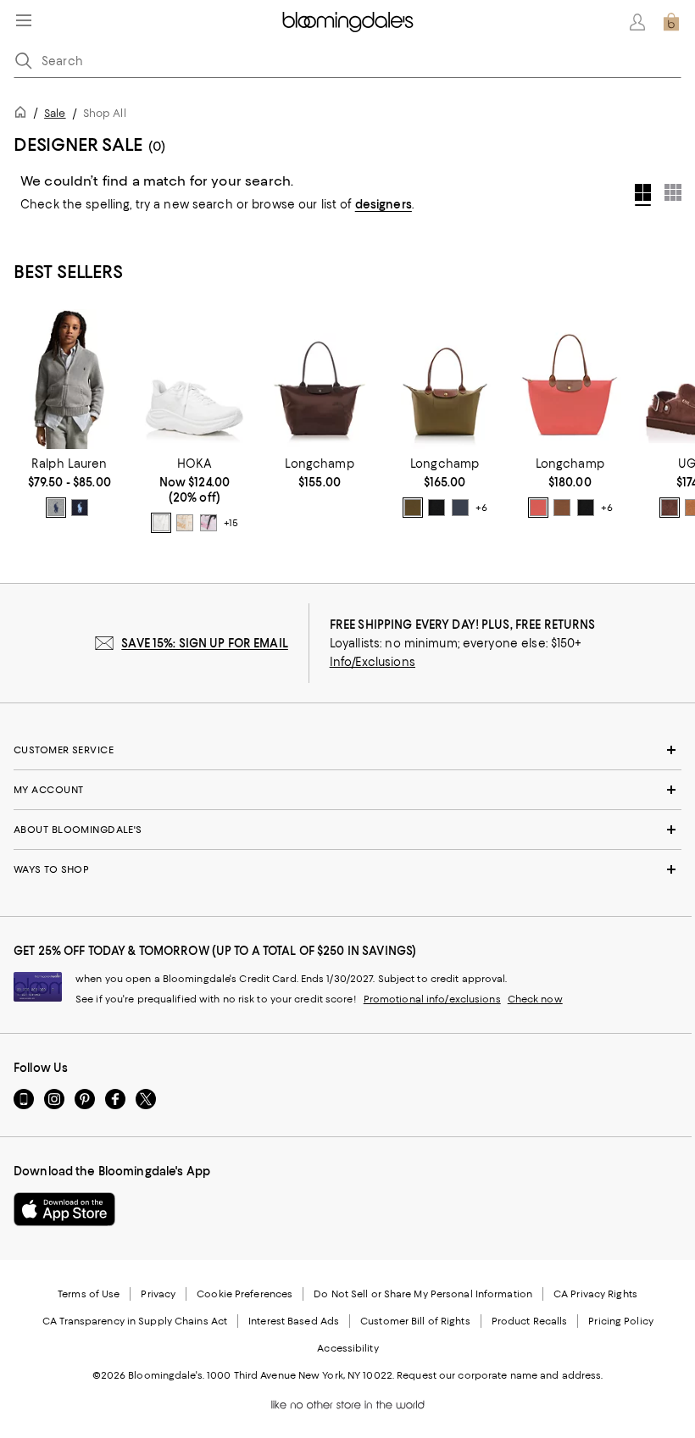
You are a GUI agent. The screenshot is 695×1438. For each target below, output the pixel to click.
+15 (231, 523)
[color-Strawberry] (538, 507)
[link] (69, 487)
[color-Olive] (412, 507)
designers (383, 204)
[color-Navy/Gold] (460, 507)
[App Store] (64, 1209)
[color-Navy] (79, 507)
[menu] (24, 20)
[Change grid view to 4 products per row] (643, 195)
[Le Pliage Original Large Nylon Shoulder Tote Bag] (570, 379)
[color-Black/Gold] (436, 507)
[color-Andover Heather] (55, 507)
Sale (54, 113)
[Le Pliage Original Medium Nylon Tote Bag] (445, 379)
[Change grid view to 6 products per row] (672, 192)
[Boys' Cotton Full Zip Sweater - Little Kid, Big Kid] (69, 379)
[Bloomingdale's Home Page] (348, 22)
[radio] (56, 508)
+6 (481, 508)
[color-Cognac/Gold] (561, 507)
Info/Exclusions (372, 662)
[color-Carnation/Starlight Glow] (208, 522)
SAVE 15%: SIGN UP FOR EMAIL (204, 643)
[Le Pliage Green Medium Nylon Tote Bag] (319, 379)
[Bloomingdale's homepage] (24, 114)
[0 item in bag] (671, 22)
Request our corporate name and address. (500, 1375)
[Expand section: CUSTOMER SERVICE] (347, 749)
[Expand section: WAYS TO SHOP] (347, 869)
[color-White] (161, 522)
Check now (535, 999)
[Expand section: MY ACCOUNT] (347, 789)
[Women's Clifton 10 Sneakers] (195, 379)
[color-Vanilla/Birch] (184, 522)
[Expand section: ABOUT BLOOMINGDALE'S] (347, 829)
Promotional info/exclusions (432, 999)
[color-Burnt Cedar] (669, 507)
